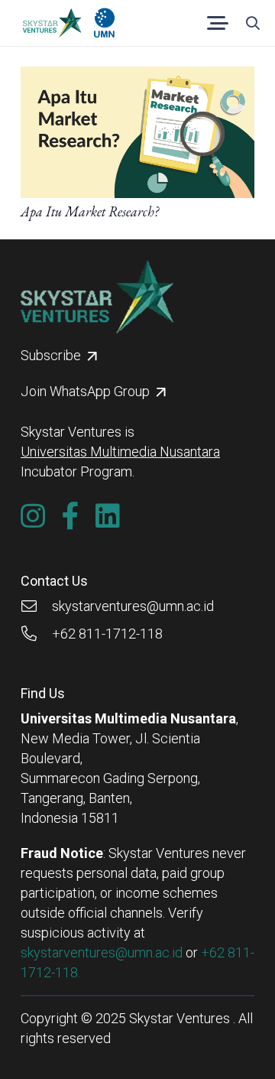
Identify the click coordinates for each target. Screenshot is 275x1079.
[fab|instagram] (33, 516)
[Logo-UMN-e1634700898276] (104, 23)
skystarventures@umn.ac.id (102, 952)
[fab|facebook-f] (70, 516)
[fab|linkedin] (107, 516)
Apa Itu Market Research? (90, 211)
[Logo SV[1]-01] (52, 23)
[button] (218, 23)
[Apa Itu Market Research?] (137, 76)
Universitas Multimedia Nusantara (120, 452)
